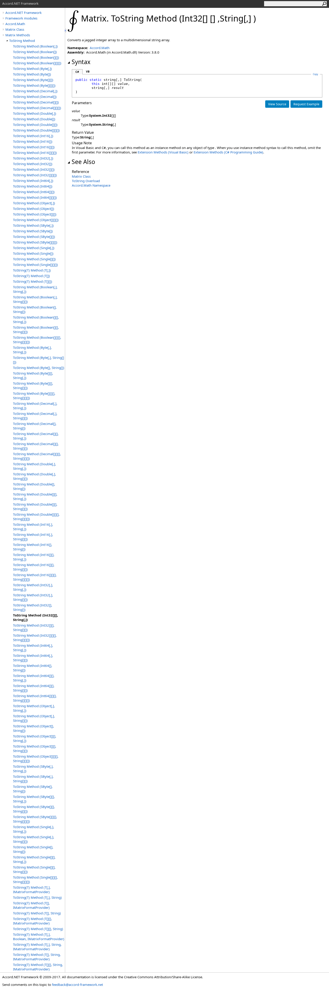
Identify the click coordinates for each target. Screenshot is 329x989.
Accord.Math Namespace (91, 185)
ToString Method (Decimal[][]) (36, 102)
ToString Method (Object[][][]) (36, 220)
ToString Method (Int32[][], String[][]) (33, 627)
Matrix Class (14, 29)
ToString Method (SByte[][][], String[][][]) (35, 818)
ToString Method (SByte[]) (33, 231)
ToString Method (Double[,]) (34, 113)
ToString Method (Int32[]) (32, 164)
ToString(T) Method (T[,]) (32, 270)
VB (88, 71)
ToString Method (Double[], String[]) (34, 486)
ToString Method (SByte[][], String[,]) (34, 798)
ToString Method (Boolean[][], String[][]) (36, 329)
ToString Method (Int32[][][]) (35, 175)
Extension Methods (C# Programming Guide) (228, 152)
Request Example (306, 104)
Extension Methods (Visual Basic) (163, 152)
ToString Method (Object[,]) (34, 203)
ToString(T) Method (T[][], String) (38, 929)
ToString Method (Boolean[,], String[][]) (35, 299)
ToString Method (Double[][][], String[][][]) (36, 516)
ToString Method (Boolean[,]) (35, 46)
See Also (83, 162)
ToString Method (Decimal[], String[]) (34, 425)
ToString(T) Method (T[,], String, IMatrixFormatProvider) (37, 946)
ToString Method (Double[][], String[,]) (35, 496)
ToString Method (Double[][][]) (36, 130)
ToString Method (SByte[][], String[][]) (34, 808)
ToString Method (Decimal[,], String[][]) (35, 415)
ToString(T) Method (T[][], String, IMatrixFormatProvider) (38, 966)
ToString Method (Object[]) (33, 208)
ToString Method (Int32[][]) (34, 169)
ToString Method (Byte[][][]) (34, 85)
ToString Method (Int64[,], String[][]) (33, 657)
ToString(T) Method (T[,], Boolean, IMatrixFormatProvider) (38, 936)
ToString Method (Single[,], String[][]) (33, 839)
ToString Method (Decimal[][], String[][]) (36, 446)
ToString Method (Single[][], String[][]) (34, 869)
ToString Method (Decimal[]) (35, 96)
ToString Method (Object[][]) (34, 214)
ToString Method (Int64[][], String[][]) (33, 687)
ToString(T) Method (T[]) (31, 276)
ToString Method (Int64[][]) (34, 192)
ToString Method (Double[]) (34, 119)
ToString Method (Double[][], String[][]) (35, 506)
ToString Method (22, 40)
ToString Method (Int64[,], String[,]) (33, 647)
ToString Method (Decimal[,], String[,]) (35, 405)
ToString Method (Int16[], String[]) (32, 546)
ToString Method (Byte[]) (32, 74)
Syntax (81, 62)
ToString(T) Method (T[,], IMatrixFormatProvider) (32, 889)
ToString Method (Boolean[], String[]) (35, 309)
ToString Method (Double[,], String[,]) (34, 466)
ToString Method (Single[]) (33, 253)
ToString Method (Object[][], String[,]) (34, 738)
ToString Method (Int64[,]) (33, 180)
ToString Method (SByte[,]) (33, 225)
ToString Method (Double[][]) (35, 124)
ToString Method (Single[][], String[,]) (34, 859)
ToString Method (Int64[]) (32, 186)
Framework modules (21, 18)
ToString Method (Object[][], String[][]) (34, 748)
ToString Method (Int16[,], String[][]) (33, 536)
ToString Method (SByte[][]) (34, 236)
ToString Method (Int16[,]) (33, 136)
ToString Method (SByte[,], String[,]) (33, 768)
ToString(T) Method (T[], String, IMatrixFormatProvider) (37, 956)
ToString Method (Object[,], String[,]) (34, 708)
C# (77, 72)
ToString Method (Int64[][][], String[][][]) (35, 698)
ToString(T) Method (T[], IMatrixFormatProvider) (31, 905)
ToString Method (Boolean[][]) (36, 57)
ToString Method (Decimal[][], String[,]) (36, 435)
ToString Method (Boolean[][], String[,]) (36, 319)
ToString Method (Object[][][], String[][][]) (35, 758)
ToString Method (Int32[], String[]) (32, 607)
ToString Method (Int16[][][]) (35, 152)
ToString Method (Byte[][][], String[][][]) (34, 395)
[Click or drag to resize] (66, 30)
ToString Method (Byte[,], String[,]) (32, 349)
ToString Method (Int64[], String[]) (32, 667)
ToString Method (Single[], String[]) (33, 849)
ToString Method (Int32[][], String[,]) (35, 617)
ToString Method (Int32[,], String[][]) (33, 597)
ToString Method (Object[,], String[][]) (34, 718)
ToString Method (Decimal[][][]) (37, 108)
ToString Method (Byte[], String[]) (38, 367)
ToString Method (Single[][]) (34, 259)
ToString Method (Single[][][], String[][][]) (35, 879)
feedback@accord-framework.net (77, 984)
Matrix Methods (17, 35)
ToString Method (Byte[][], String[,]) (33, 375)
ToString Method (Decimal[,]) (35, 91)
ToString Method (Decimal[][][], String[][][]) (37, 456)
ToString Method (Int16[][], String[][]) (33, 566)
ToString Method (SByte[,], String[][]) (33, 778)
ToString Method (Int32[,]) (33, 158)
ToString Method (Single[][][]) (35, 264)
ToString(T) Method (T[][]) (32, 281)
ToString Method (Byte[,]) (32, 68)
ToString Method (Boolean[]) (35, 52)
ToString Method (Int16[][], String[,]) (33, 556)
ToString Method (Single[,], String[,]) (33, 829)
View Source (277, 104)
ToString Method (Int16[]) (32, 141)
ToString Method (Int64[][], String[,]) (33, 677)
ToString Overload (86, 181)
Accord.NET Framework (23, 12)
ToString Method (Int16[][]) (34, 147)
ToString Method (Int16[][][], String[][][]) (35, 577)
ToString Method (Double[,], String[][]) (34, 476)
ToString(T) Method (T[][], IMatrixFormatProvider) (32, 920)
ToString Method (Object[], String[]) (33, 728)
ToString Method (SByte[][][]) (35, 242)
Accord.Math (15, 24)
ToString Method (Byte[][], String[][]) (33, 385)
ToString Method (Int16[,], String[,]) (33, 526)
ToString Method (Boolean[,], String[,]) (35, 289)
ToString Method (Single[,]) (33, 248)
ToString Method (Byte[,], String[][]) (38, 359)
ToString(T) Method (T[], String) (37, 913)
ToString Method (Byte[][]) (33, 80)
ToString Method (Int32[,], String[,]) (33, 587)
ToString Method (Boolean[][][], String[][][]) (37, 339)
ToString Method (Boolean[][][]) (37, 63)
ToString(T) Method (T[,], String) (37, 897)
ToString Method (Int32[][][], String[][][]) (35, 637)
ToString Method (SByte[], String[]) (33, 788)
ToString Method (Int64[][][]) (35, 197)
